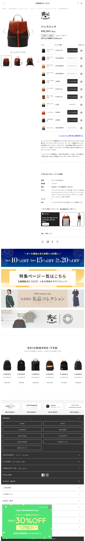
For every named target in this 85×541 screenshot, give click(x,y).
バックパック (7, 377)
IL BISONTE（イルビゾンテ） (19, 9)
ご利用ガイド (8, 494)
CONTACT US (15, 468)
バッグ (33, 9)
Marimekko (63, 430)
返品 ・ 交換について (46, 233)
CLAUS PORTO (22, 442)
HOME (4, 9)
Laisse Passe (22, 436)
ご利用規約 (7, 488)
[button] (32, 31)
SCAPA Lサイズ (63, 442)
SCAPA (22, 423)
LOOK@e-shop (43, 3)
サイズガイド (64, 209)
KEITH (63, 423)
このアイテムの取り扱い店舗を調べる (72, 135)
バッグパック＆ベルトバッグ (47, 9)
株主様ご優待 (8, 501)
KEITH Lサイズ (22, 448)
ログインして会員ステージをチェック (51, 38)
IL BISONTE (22, 430)
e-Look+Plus (62, 436)
